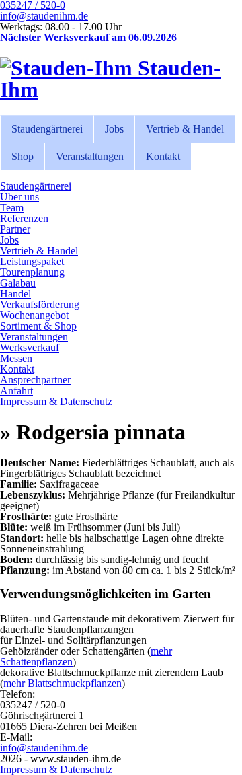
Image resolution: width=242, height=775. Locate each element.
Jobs (114, 129)
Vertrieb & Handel (185, 129)
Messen (16, 358)
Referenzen (24, 218)
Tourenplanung (32, 272)
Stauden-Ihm (110, 79)
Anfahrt (16, 390)
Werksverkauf (29, 347)
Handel (15, 293)
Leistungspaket (32, 261)
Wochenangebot (34, 315)
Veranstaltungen (90, 156)
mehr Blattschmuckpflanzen (62, 683)
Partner (15, 229)
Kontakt (163, 156)
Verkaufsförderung (39, 304)
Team (12, 207)
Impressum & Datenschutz (56, 401)
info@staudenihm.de (44, 16)
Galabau (18, 283)
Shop (22, 156)
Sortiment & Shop (38, 326)
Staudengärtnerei (47, 129)
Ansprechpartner (35, 379)
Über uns (19, 196)
